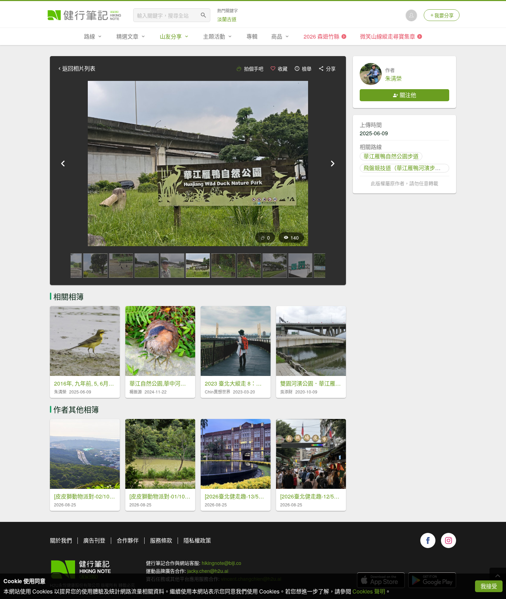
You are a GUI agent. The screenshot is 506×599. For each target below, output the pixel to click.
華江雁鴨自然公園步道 (391, 156)
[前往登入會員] (411, 15)
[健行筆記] (84, 15)
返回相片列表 (78, 68)
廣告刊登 (94, 540)
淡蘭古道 (226, 18)
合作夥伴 (128, 540)
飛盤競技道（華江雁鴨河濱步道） (404, 168)
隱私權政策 (197, 540)
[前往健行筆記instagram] (448, 540)
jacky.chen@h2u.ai (207, 570)
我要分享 (444, 15)
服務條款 (161, 540)
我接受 (489, 586)
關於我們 (61, 540)
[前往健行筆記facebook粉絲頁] (427, 540)
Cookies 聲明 (368, 591)
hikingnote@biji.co (221, 562)
